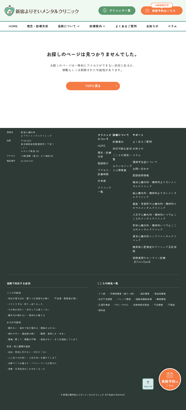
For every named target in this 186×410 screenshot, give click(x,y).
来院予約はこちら (164, 9)
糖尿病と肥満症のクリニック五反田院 (155, 249)
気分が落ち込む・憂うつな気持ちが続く (29, 298)
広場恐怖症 (104, 304)
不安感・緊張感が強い (66, 298)
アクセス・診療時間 (105, 172)
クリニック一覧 (120, 10)
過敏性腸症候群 (144, 299)
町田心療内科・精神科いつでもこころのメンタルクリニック (155, 227)
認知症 (101, 310)
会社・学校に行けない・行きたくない (27, 352)
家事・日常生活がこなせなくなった (26, 368)
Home (13, 26)
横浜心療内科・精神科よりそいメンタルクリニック (155, 184)
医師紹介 (103, 163)
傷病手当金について (145, 162)
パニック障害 (124, 299)
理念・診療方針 (38, 26)
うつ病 (101, 293)
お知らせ (152, 26)
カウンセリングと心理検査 (122, 168)
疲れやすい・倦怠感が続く (22, 333)
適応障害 (145, 293)
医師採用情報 (141, 175)
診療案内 (118, 141)
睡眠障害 (161, 299)
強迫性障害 (160, 293)
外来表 (102, 180)
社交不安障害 (105, 299)
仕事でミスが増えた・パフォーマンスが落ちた (32, 363)
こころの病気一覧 (122, 157)
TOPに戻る (93, 86)
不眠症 (171, 304)
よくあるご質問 (126, 26)
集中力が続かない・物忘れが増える (26, 315)
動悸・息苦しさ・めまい (53, 333)
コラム (172, 26)
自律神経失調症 (141, 304)
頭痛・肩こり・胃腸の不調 (22, 339)
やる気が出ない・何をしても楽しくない (29, 309)
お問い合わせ (141, 168)
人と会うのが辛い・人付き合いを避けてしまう (32, 357)
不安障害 (158, 304)
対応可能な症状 (122, 148)
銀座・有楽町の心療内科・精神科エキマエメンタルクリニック (155, 206)
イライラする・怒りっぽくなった (25, 304)
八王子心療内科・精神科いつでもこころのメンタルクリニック (155, 216)
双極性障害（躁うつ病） (122, 293)
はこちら (170, 383)
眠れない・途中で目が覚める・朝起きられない (32, 328)
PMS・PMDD (121, 304)
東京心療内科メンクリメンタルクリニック (155, 238)
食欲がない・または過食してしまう (59, 339)
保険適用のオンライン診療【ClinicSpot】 (149, 260)
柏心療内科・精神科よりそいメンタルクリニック (155, 195)
